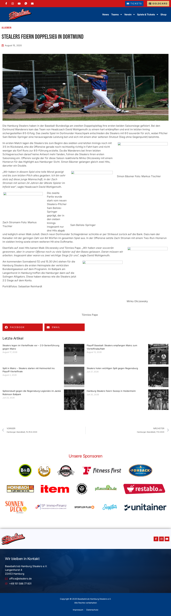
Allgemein (6, 27)
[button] (23, 327)
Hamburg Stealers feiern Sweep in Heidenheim (111, 391)
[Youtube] (167, 539)
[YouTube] (19, 4)
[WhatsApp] (26, 4)
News (105, 14)
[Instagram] (13, 4)
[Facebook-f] (156, 539)
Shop (163, 14)
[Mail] (32, 4)
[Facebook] (6, 4)
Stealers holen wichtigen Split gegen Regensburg (112, 368)
